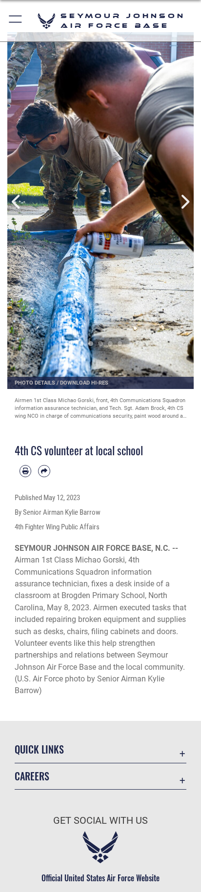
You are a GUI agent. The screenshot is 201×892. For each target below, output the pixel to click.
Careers (32, 776)
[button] (16, 20)
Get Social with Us (100, 820)
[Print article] (25, 471)
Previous (16, 202)
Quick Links (39, 749)
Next (184, 202)
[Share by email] (44, 471)
